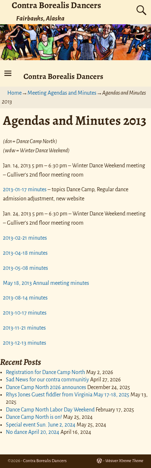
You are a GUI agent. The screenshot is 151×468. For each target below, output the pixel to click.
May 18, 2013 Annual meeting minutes (46, 283)
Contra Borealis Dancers (63, 76)
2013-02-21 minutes (25, 238)
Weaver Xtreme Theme (124, 460)
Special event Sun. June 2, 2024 (41, 425)
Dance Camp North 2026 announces (46, 387)
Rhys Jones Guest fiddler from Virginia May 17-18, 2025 (67, 395)
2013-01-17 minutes (25, 189)
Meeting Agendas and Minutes (61, 93)
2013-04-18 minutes (25, 253)
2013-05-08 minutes (25, 268)
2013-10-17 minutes (25, 313)
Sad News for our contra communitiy (47, 379)
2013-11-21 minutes (24, 328)
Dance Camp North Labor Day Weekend (50, 410)
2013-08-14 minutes (25, 298)
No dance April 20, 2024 (32, 432)
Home (14, 93)
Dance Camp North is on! (34, 417)
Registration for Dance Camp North (45, 372)
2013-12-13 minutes (24, 343)
